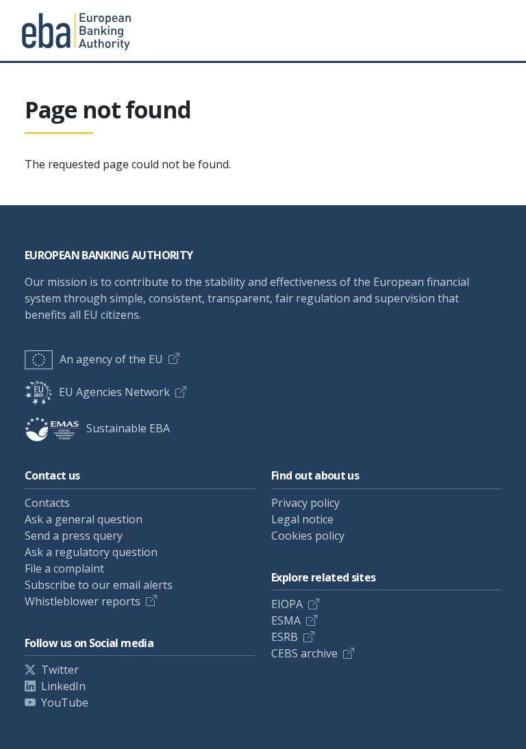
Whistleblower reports (82, 601)
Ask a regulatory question (91, 552)
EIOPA (287, 604)
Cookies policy (308, 535)
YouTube (64, 702)
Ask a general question (83, 519)
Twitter (60, 669)
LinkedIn (63, 686)
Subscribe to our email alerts (99, 584)
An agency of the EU (111, 359)
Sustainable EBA (128, 428)
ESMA (286, 620)
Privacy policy (305, 502)
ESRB (284, 636)
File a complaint (64, 568)
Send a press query (74, 535)
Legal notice (302, 519)
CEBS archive (304, 653)
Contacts (47, 502)
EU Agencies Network (114, 391)
